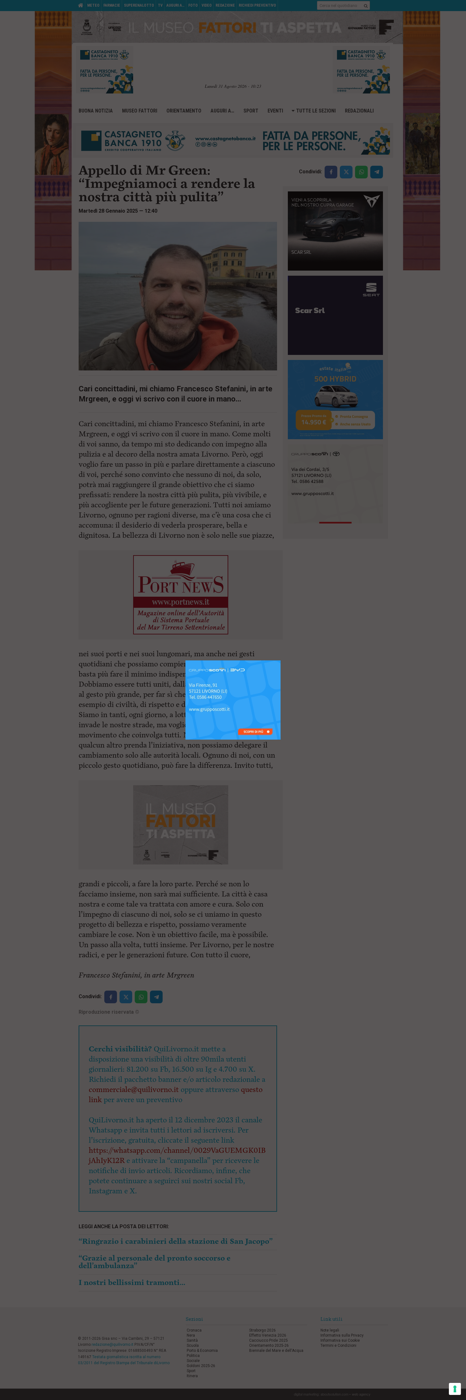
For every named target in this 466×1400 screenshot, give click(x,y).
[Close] (280, 660)
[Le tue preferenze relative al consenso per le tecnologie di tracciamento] (455, 1389)
